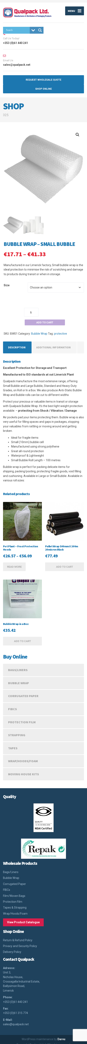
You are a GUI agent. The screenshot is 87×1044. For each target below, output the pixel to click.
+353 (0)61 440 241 (15, 1001)
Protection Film (22, 722)
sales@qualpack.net (16, 1024)
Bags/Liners (18, 670)
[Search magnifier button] (40, 30)
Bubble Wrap (39, 333)
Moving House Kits (23, 774)
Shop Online (43, 88)
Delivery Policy (12, 951)
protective (60, 333)
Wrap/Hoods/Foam (23, 761)
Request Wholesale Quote (43, 79)
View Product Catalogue (23, 922)
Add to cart (44, 322)
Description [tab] (16, 347)
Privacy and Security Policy (20, 946)
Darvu (61, 1039)
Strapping (16, 735)
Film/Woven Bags (14, 895)
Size (7, 285)
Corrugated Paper (23, 696)
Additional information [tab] (53, 347)
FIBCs (12, 709)
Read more (14, 566)
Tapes (12, 748)
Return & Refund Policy (17, 940)
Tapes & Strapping (15, 907)
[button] (77, 134)
